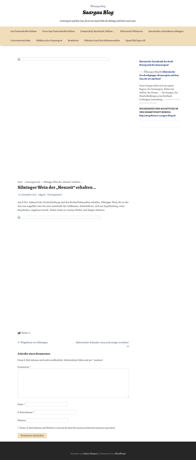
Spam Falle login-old (135, 40)
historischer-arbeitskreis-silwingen (166, 31)
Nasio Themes (91, 453)
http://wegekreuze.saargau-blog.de (157, 115)
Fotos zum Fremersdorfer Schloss (58, 31)
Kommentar (24, 367)
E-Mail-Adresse (26, 412)
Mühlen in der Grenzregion (49, 40)
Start (20, 182)
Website (22, 420)
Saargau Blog (98, 12)
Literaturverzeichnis (20, 40)
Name (21, 404)
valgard (41, 194)
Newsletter (73, 40)
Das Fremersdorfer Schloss (23, 31)
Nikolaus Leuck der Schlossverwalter (102, 40)
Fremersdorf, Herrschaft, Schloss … (97, 31)
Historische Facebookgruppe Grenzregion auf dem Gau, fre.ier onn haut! (159, 75)
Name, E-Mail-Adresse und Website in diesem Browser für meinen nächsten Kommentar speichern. (68, 428)
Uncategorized (33, 182)
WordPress (120, 453)
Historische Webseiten (131, 31)
